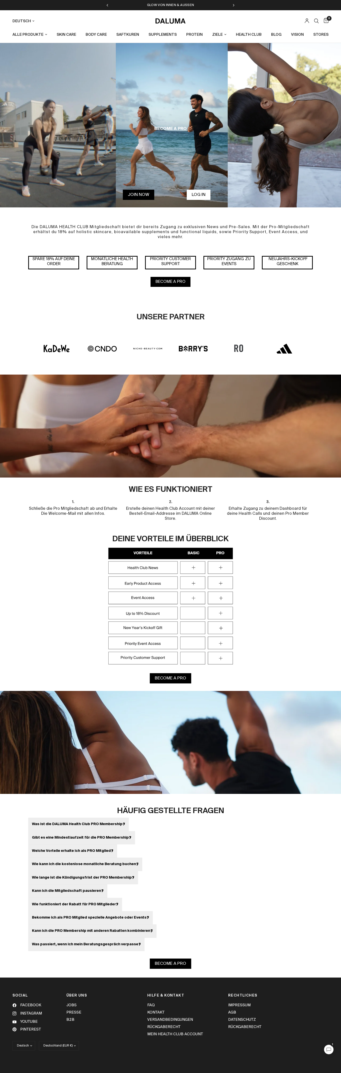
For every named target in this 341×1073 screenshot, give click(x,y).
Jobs (71, 1005)
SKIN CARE (66, 34)
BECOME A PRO (170, 282)
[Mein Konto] (307, 21)
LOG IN (198, 195)
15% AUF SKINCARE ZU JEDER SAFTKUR (170, 5)
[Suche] (316, 21)
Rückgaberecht (163, 1027)
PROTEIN (194, 34)
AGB (232, 1012)
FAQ (151, 1005)
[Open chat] (329, 1049)
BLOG (276, 34)
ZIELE (217, 34)
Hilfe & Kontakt (165, 995)
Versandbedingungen (170, 1020)
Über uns (76, 995)
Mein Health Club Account (175, 1034)
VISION (297, 34)
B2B (70, 1020)
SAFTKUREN (127, 34)
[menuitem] (31, 34)
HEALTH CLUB (249, 34)
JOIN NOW (138, 195)
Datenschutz (242, 1020)
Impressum (239, 1005)
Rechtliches (242, 995)
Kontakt (156, 1012)
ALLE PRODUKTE (27, 34)
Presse (73, 1012)
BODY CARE (96, 34)
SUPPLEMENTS (163, 34)
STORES (321, 34)
